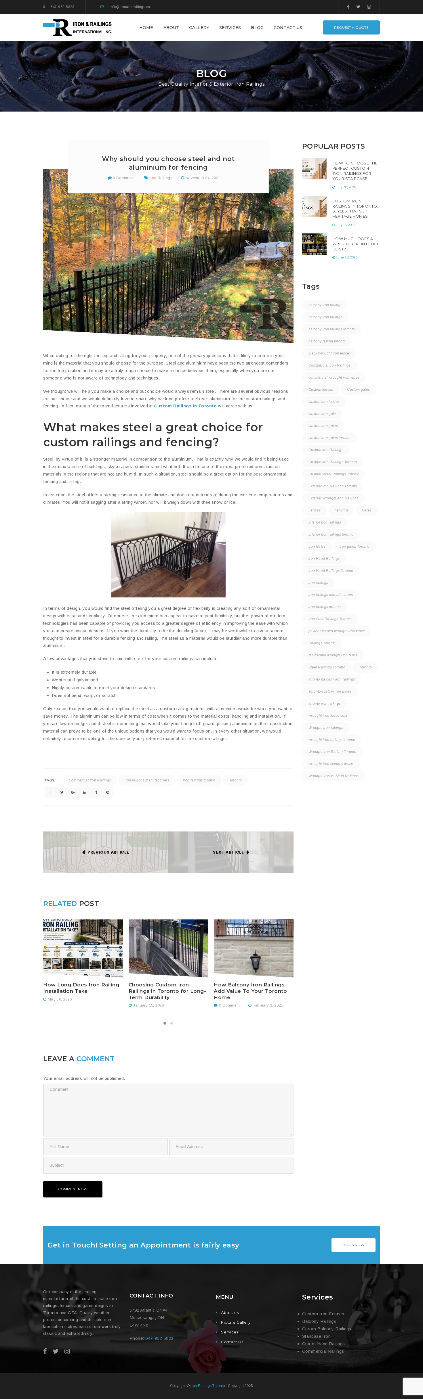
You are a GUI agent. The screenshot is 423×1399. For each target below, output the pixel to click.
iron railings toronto (199, 780)
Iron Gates (317, 547)
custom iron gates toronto (329, 438)
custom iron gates (323, 426)
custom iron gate (322, 414)
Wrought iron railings (325, 728)
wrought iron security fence (330, 764)
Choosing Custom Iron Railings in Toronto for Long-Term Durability (167, 991)
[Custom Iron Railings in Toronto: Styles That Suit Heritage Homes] (314, 206)
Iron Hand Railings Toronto (330, 571)
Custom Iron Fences (323, 1313)
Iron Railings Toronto (207, 1386)
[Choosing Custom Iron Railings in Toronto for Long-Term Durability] (168, 948)
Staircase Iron (316, 1336)
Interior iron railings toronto (331, 534)
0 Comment (228, 1005)
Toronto (235, 780)
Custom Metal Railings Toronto (333, 474)
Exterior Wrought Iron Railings (333, 498)
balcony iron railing (324, 305)
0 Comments (124, 178)
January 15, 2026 (148, 1005)
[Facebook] (348, 6)
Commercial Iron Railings (90, 780)
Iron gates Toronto (354, 547)
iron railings (318, 583)
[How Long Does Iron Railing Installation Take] (83, 948)
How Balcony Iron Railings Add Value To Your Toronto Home (250, 991)
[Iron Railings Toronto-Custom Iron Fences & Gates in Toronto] (78, 27)
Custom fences (320, 390)
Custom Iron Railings (325, 450)
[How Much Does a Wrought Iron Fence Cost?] (314, 244)
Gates (367, 510)
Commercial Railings (323, 1351)
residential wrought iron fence (333, 655)
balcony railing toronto (327, 341)
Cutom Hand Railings (323, 1343)
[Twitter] (358, 6)
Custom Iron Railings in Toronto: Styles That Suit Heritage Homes (355, 209)
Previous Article (108, 852)
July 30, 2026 (346, 187)
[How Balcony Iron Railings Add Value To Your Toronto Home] (254, 948)
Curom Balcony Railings (326, 1328)
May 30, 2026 (60, 999)
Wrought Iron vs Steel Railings (333, 776)
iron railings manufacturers (147, 780)
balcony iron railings (325, 317)
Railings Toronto (322, 643)
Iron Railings (161, 178)
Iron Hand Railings (324, 559)
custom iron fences (324, 402)
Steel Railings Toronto (326, 667)
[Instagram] (369, 6)
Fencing (341, 510)
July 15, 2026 (345, 225)
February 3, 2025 (268, 1005)
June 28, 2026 (346, 257)
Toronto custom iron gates (329, 691)
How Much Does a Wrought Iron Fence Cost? (355, 243)
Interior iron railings (324, 522)
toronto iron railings (324, 704)
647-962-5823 (62, 7)
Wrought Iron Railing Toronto (332, 752)
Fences (314, 510)
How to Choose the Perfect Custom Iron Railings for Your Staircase (355, 171)
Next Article (228, 852)
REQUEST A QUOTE (351, 27)
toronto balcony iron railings (331, 679)
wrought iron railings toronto (331, 740)
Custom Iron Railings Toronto (332, 462)
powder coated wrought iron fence (336, 631)
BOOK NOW (353, 1245)
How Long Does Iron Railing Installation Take (81, 988)
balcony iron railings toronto (331, 329)
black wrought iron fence (328, 353)
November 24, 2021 (203, 178)
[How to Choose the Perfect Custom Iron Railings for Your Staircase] (314, 168)
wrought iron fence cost (327, 716)
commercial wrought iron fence (333, 377)
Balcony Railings (319, 1321)
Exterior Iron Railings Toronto (332, 486)
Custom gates (358, 390)
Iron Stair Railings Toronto (330, 619)
